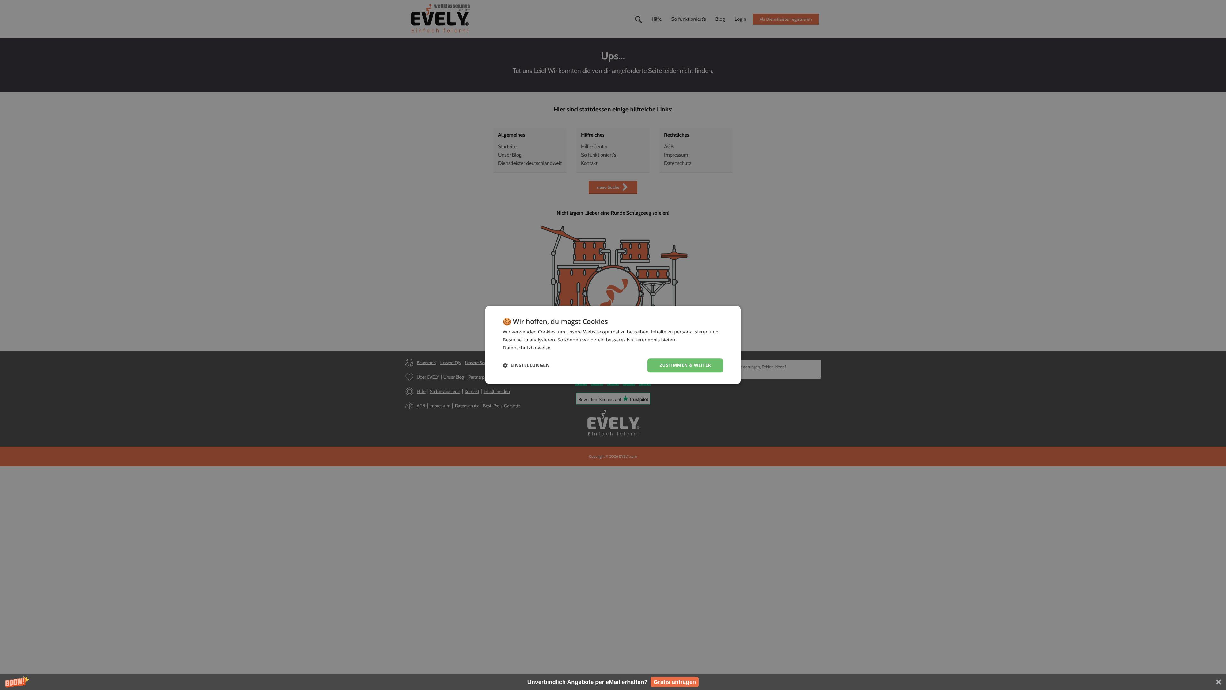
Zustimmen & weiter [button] (685, 365)
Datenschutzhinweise (526, 348)
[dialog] (613, 345)
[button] (613, 682)
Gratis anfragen (675, 682)
